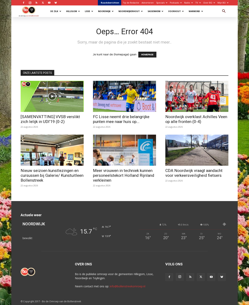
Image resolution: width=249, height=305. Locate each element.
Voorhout (174, 11)
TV (196, 2)
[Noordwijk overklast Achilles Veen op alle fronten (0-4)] (196, 96)
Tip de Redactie (131, 2)
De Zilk (54, 11)
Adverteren (148, 2)
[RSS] (36, 2)
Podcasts (174, 2)
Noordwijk (104, 11)
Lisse (87, 11)
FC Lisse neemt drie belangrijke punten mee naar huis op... (121, 119)
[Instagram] (30, 2)
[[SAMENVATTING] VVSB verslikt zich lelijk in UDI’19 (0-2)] (52, 96)
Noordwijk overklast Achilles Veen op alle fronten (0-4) (196, 119)
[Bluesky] (56, 2)
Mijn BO (221, 2)
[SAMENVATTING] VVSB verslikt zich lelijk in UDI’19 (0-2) (50, 119)
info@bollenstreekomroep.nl (127, 286)
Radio (187, 2)
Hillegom (71, 11)
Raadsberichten (110, 2)
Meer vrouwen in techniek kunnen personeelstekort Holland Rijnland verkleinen (123, 175)
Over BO (207, 2)
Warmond (194, 11)
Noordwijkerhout (129, 11)
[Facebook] (23, 2)
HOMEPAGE (147, 54)
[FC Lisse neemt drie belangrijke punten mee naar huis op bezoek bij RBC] (124, 96)
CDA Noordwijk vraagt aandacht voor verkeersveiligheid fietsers (194, 173)
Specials (160, 2)
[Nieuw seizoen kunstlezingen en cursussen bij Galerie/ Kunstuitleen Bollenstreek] (52, 150)
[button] (223, 11)
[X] (43, 2)
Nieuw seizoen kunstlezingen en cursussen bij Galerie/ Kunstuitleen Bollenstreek (52, 175)
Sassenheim (154, 11)
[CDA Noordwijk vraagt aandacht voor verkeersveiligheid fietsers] (196, 150)
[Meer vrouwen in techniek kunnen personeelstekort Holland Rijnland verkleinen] (124, 150)
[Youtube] (49, 2)
